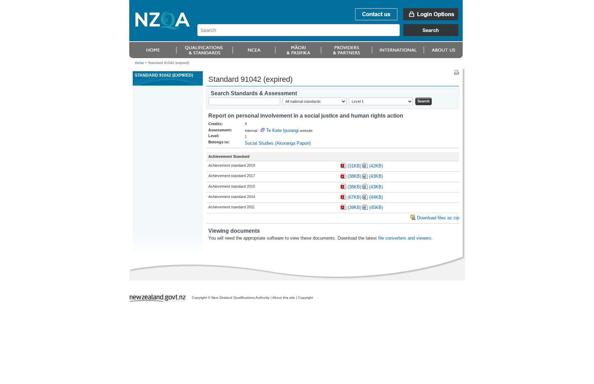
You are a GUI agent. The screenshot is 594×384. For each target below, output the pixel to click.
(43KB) (376, 176)
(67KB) (354, 197)
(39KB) (354, 207)
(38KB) (354, 176)
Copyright (305, 297)
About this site (283, 297)
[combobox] (331, 34)
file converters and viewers (404, 238)
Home (139, 63)
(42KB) (376, 165)
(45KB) (376, 207)
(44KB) (376, 197)
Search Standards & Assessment (254, 93)
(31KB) (354, 165)
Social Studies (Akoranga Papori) (278, 143)
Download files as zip (438, 217)
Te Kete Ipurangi (282, 130)
